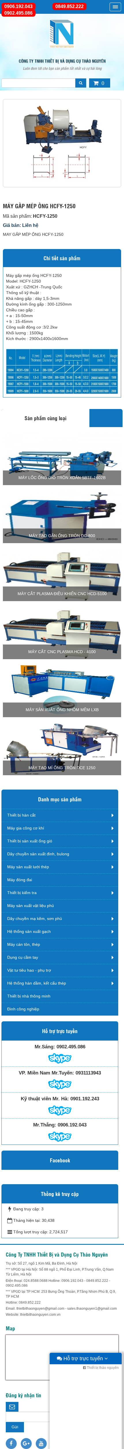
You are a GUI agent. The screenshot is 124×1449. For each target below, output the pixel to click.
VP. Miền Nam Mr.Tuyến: (46, 1073)
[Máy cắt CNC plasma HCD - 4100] (62, 632)
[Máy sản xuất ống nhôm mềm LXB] (62, 690)
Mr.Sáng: (45, 1046)
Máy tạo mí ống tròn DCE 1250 (62, 767)
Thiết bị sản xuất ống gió (29, 841)
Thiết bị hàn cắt (21, 815)
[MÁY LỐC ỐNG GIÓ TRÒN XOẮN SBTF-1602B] (62, 458)
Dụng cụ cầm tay (22, 957)
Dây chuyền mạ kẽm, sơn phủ (34, 918)
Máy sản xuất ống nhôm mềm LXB (62, 709)
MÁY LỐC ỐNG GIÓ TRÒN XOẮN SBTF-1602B (62, 477)
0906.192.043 (18, 6)
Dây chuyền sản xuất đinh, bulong (38, 854)
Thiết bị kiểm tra (22, 892)
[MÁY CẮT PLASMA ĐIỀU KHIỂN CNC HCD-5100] (62, 574)
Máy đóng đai (19, 879)
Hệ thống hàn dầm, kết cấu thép (36, 983)
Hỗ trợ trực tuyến (83, 1358)
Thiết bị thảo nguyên (102, 1368)
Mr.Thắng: (44, 1125)
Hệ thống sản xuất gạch (29, 931)
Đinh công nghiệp (23, 1009)
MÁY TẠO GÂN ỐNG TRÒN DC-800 (62, 535)
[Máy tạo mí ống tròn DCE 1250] (62, 748)
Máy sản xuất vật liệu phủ (30, 905)
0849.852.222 (69, 6)
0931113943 (88, 1073)
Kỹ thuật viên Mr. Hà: (45, 1098)
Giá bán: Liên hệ (20, 225)
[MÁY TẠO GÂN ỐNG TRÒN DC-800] (62, 516)
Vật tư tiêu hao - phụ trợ (29, 970)
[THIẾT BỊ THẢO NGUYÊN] (62, 33)
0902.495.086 (18, 13)
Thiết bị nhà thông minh (28, 996)
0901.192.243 (84, 1098)
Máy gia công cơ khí (25, 828)
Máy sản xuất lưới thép (28, 867)
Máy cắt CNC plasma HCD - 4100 (62, 651)
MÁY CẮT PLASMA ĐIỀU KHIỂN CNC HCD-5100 (62, 593)
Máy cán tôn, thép (23, 944)
